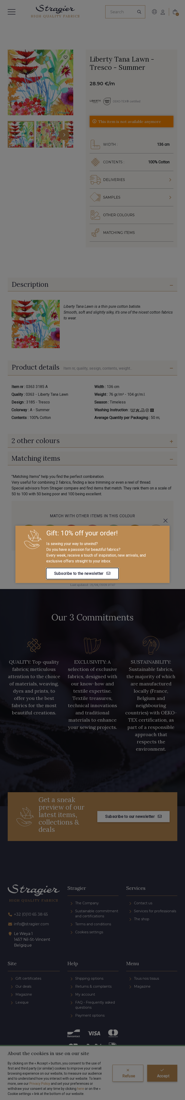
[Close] (165, 521)
